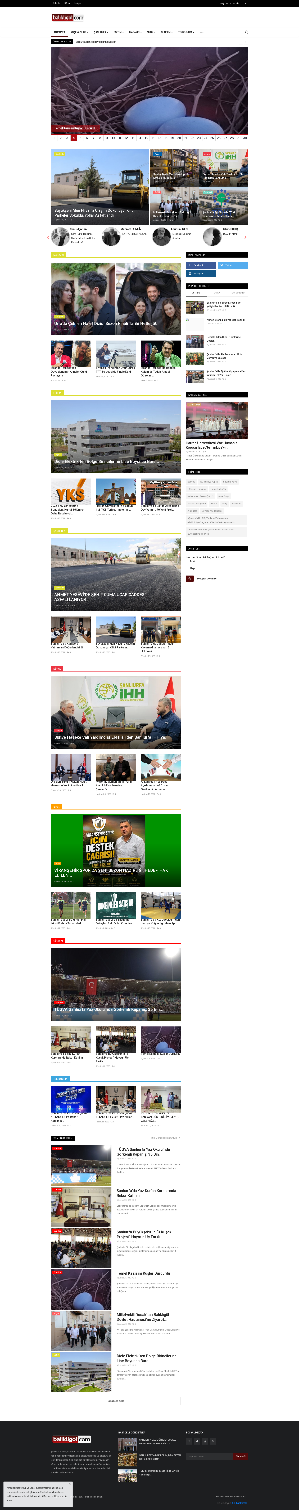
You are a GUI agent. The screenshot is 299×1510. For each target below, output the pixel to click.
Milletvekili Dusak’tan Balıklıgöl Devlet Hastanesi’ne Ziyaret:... (143, 1317)
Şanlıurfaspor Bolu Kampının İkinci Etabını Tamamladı (69, 921)
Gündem (58, 941)
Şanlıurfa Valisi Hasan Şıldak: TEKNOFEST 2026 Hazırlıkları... (115, 1115)
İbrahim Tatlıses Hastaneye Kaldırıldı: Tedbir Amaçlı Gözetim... (158, 371)
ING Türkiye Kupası (209, 481)
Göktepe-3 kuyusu (197, 489)
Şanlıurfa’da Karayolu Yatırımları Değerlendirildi (67, 645)
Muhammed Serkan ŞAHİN (201, 496)
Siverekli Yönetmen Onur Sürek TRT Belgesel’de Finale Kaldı (115, 369)
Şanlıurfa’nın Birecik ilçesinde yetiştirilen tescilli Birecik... (224, 304)
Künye (67, 3)
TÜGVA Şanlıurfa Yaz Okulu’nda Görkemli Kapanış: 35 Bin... (143, 1151)
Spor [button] (150, 32)
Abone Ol (241, 1456)
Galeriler (57, 3)
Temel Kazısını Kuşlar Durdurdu (160, 1053)
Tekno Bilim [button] (185, 32)
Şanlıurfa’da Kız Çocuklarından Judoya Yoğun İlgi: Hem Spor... (160, 921)
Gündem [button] (166, 32)
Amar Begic (224, 496)
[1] (246, 3)
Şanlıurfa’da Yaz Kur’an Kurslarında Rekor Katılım (67, 1055)
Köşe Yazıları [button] (79, 32)
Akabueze (192, 511)
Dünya (57, 668)
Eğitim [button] (118, 32)
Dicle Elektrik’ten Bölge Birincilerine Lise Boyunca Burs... (146, 1358)
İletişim (77, 3)
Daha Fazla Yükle (116, 1401)
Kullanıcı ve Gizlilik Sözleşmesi (231, 1496)
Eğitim (57, 393)
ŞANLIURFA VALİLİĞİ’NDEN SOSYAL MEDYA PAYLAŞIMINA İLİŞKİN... (157, 1441)
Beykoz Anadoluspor (212, 511)
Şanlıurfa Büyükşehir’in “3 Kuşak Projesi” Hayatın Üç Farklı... (112, 1057)
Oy (189, 578)
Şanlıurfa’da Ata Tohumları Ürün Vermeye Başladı (224, 356)
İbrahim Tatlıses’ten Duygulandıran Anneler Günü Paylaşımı (69, 371)
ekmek (214, 503)
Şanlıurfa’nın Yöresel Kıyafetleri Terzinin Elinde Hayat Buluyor (108, 42)
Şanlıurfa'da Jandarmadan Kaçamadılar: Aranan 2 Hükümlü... (157, 647)
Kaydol (236, 3)
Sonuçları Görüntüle (206, 578)
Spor (56, 806)
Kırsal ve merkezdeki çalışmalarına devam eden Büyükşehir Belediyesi (211, 531)
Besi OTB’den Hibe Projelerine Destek (224, 339)
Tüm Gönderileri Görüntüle (164, 1137)
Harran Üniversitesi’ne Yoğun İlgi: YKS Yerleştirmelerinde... (114, 507)
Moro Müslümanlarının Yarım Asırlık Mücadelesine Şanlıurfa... (114, 785)
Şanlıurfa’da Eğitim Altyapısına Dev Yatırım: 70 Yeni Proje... (160, 507)
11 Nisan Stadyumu (197, 503)
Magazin (58, 255)
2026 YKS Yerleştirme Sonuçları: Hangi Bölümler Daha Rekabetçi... (67, 509)
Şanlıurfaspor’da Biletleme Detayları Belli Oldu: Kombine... (115, 921)
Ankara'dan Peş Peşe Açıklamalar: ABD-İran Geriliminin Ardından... (155, 785)
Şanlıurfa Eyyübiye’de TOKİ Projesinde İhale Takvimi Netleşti (215, 445)
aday (224, 503)
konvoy (191, 481)
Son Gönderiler (62, 1138)
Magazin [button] (134, 32)
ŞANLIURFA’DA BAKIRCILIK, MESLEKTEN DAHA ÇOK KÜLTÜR (160, 1457)
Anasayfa (59, 32)
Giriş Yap (224, 3)
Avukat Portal (239, 1503)
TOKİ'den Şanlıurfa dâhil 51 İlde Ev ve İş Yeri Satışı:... (159, 1473)
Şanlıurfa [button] (100, 32)
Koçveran (236, 503)
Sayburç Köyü (230, 481)
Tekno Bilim (60, 1079)
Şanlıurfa (59, 531)
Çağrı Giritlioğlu (218, 489)
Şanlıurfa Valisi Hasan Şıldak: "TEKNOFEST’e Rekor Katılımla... (69, 1116)
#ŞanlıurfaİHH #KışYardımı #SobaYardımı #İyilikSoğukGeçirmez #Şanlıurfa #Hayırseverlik (211, 520)
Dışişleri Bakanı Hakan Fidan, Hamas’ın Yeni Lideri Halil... (69, 783)
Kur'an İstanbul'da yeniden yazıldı (226, 319)
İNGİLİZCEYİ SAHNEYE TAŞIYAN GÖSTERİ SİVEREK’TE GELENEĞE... (160, 1116)
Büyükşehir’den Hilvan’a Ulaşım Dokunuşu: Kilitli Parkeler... (115, 645)
